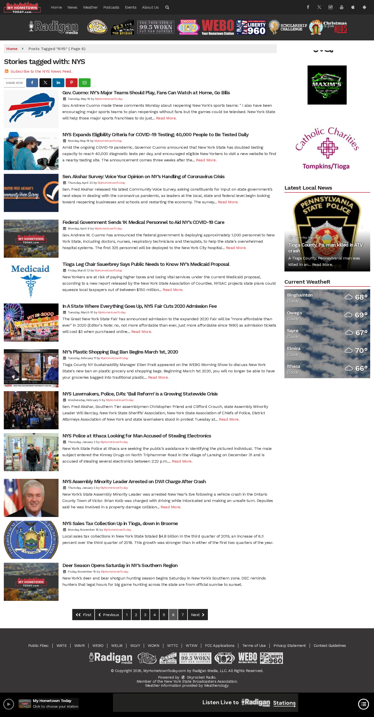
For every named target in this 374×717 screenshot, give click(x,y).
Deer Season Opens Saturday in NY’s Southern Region (120, 565)
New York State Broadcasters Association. (201, 681)
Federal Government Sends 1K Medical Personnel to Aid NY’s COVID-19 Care (143, 222)
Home (56, 7)
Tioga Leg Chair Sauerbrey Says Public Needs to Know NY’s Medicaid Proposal (145, 264)
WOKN (153, 645)
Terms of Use (254, 645)
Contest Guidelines (330, 645)
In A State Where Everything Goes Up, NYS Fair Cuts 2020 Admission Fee (139, 306)
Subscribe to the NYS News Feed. (41, 71)
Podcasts (111, 7)
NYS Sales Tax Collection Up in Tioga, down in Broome (120, 523)
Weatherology (216, 685)
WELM (116, 645)
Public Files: (38, 645)
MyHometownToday (109, 99)
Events (130, 7)
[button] (167, 7)
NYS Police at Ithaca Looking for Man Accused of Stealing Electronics (136, 436)
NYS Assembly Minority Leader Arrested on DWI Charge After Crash (134, 481)
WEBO (97, 645)
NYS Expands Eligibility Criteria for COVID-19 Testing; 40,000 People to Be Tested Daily (155, 134)
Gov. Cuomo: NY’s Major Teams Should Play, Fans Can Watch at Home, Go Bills (146, 92)
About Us (150, 7)
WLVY (135, 645)
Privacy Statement (290, 645)
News (72, 7)
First (86, 614)
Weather (90, 7)
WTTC (172, 645)
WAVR (79, 645)
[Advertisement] (327, 68)
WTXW (191, 645)
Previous (110, 614)
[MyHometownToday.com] (26, 7)
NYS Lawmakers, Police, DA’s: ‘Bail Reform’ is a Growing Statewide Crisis (140, 394)
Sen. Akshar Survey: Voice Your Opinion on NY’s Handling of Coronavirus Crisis (143, 176)
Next (196, 614)
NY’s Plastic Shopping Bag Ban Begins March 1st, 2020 (120, 352)
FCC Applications (219, 645)
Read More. (166, 118)
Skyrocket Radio (200, 677)
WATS (61, 645)
